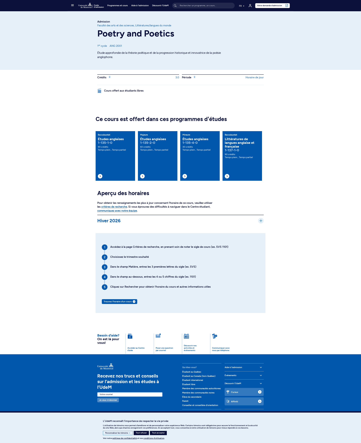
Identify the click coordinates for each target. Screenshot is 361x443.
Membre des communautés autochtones (201, 388)
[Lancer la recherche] (175, 5)
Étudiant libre (188, 384)
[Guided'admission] (138, 366)
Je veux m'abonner (108, 400)
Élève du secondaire (191, 397)
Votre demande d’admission (269, 5)
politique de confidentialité (124, 438)
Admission (103, 21)
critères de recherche (114, 206)
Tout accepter (158, 433)
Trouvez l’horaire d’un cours (118, 301)
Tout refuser (141, 433)
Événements (230, 375)
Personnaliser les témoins (117, 433)
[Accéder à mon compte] (250, 5)
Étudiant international (192, 380)
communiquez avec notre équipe (117, 210)
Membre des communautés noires (198, 392)
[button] (72, 5)
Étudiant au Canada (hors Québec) (198, 376)
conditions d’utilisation (153, 438)
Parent (185, 401)
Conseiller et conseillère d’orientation (200, 405)
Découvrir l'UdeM (160, 5)
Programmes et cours (117, 5)
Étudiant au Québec (191, 372)
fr (240, 6)
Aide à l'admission (140, 5)
